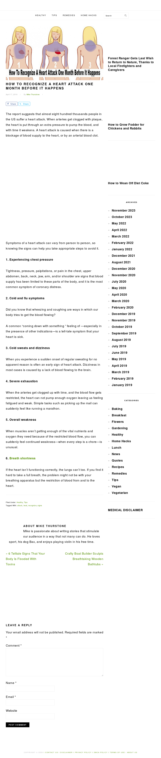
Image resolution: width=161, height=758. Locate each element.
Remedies (119, 473)
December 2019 (123, 314)
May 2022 (119, 223)
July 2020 (119, 281)
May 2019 (119, 359)
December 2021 (123, 255)
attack (19, 505)
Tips (26, 502)
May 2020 (119, 288)
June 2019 (120, 352)
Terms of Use (118, 752)
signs (40, 505)
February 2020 (123, 307)
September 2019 (124, 333)
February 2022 (123, 243)
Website (11, 710)
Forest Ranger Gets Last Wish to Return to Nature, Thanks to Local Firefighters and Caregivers (131, 64)
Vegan (116, 486)
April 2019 (119, 365)
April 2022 (119, 230)
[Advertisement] (29, 191)
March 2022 (120, 236)
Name (11, 682)
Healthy (20, 502)
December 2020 (123, 268)
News (116, 454)
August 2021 (121, 262)
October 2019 (122, 327)
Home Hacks (121, 441)
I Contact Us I (52, 752)
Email (11, 696)
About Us (132, 752)
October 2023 (122, 217)
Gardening (120, 428)
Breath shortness (22, 458)
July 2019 (119, 346)
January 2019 (122, 385)
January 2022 (122, 249)
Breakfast (119, 415)
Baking (117, 409)
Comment (14, 645)
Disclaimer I (67, 752)
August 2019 (121, 340)
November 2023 (124, 210)
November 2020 (124, 275)
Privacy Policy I (84, 752)
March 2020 (120, 301)
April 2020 (119, 294)
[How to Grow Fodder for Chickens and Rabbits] (131, 103)
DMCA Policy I (102, 752)
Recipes (118, 467)
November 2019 (124, 320)
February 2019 (123, 378)
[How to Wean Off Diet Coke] (131, 162)
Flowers (118, 421)
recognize (32, 505)
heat (25, 505)
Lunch (117, 447)
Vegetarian (120, 493)
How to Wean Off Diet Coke (128, 183)
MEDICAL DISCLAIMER (125, 510)
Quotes (117, 460)
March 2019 (120, 372)
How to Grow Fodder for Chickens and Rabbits (126, 126)
